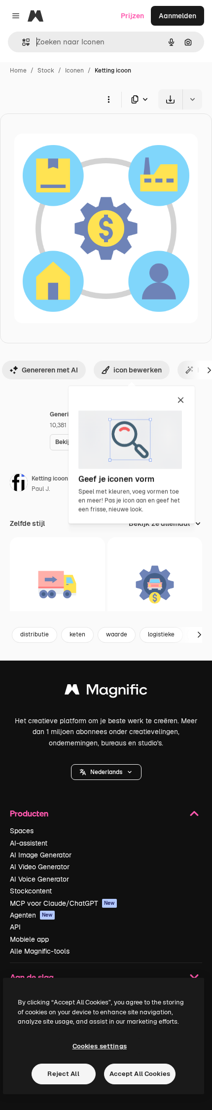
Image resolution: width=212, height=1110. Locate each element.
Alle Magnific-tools (40, 951)
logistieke (161, 634)
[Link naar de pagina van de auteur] (19, 484)
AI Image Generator (40, 855)
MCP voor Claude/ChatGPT (62, 903)
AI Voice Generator (39, 879)
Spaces (22, 830)
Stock (45, 70)
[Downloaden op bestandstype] (140, 99)
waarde (116, 634)
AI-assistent (28, 843)
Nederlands (106, 772)
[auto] (155, 584)
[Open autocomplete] (21, 42)
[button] (106, 772)
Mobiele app (29, 939)
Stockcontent (31, 891)
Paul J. (41, 489)
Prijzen (132, 15)
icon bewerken (137, 370)
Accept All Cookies (139, 1074)
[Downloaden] (170, 99)
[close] (181, 401)
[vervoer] (57, 584)
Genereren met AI (50, 370)
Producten (29, 813)
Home (18, 70)
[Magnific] (106, 692)
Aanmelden (177, 15)
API (15, 927)
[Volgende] (199, 635)
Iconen (74, 70)
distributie (34, 634)
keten (77, 634)
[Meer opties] (108, 99)
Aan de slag (32, 977)
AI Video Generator (40, 866)
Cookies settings (99, 1046)
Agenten (31, 915)
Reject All (63, 1074)
